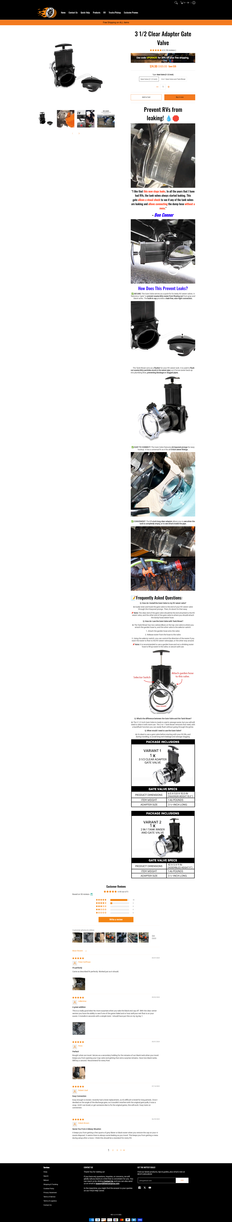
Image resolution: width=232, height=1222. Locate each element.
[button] (156, 50)
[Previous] (39, 68)
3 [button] (117, 1150)
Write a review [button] (116, 919)
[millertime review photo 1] (78, 1028)
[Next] (113, 68)
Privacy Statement (50, 1193)
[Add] (168, 87)
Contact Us (48, 1205)
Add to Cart (146, 97)
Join (182, 1180)
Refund (46, 1180)
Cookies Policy (49, 1189)
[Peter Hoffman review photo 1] (78, 983)
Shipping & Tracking (51, 1184)
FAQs (45, 1172)
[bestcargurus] (47, 12)
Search (46, 1176)
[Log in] (194, 2)
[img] (78, 958)
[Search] (176, 2)
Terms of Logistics (50, 1201)
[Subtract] (157, 87)
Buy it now (180, 97)
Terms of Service (49, 1197)
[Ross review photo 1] (78, 1072)
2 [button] (112, 1150)
